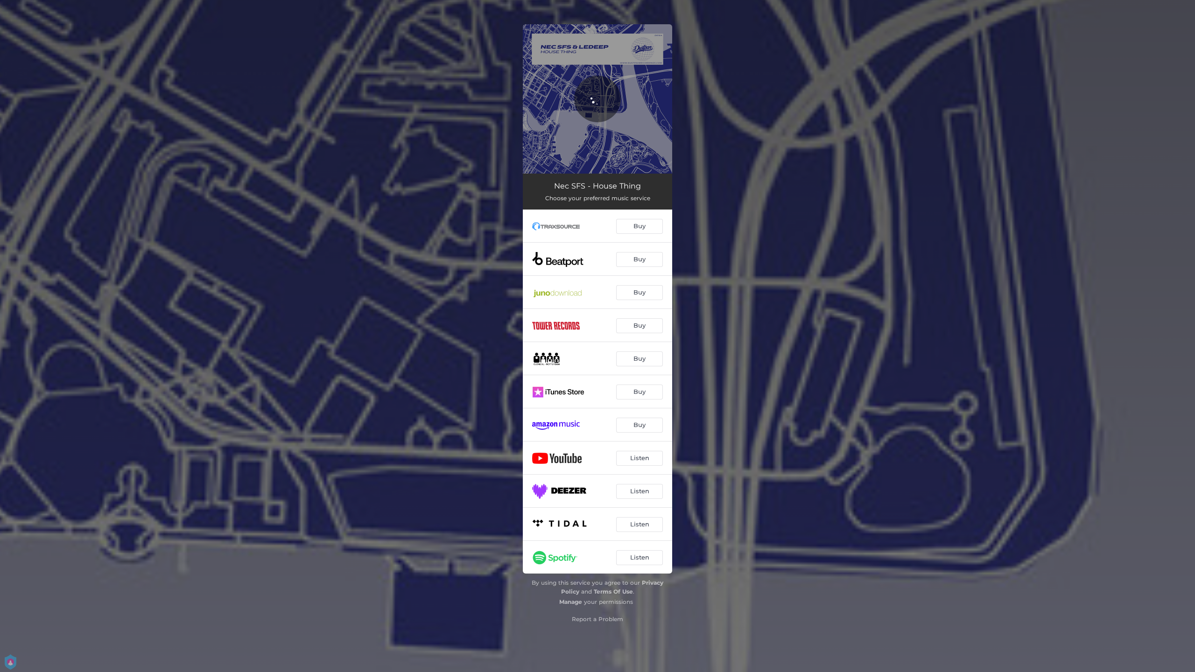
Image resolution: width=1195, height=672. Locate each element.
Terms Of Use (613, 591)
